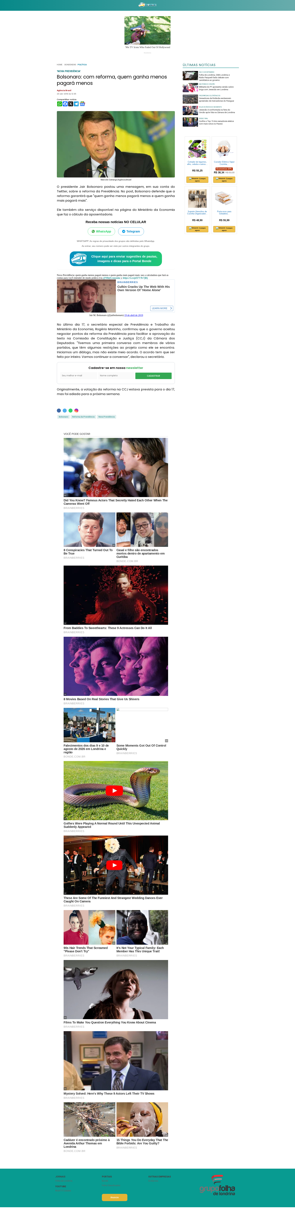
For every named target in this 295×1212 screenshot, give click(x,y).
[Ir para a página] (147, 5)
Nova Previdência (106, 417)
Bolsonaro (63, 417)
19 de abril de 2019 (133, 315)
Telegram (133, 231)
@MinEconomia (111, 278)
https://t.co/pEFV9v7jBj (135, 278)
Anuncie (114, 1197)
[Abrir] (53, 5)
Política (82, 64)
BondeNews (70, 64)
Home (59, 64)
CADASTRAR (153, 375)
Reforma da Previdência (83, 417)
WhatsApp (103, 231)
